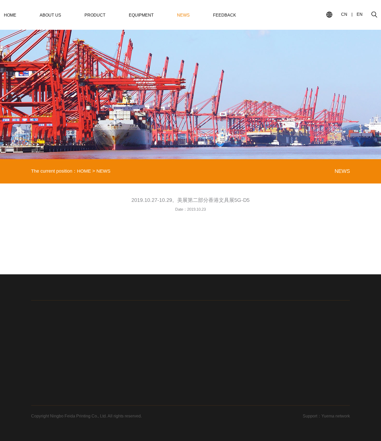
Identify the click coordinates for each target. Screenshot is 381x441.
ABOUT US (50, 15)
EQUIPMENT (141, 15)
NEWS (183, 15)
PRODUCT (94, 15)
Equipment (209, 366)
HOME (10, 15)
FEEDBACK (224, 15)
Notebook (128, 358)
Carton (125, 402)
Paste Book (129, 384)
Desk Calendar (132, 393)
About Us (207, 358)
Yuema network (335, 416)
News (204, 375)
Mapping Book (132, 375)
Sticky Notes (130, 366)
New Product (210, 384)
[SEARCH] (374, 14)
